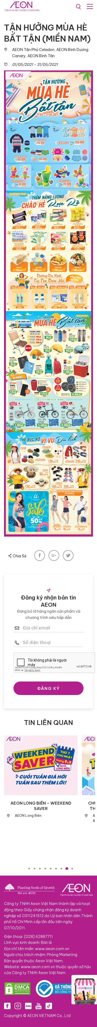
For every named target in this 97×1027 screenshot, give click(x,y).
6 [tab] (56, 868)
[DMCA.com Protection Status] (17, 988)
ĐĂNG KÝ (48, 688)
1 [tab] (29, 868)
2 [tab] (34, 868)
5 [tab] (50, 868)
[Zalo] (28, 1006)
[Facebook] (7, 1006)
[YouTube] (38, 1006)
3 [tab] (40, 868)
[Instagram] (18, 1006)
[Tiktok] (49, 1006)
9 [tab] (72, 868)
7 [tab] (61, 868)
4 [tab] (45, 868)
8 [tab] (66, 868)
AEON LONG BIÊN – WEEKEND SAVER (41, 806)
